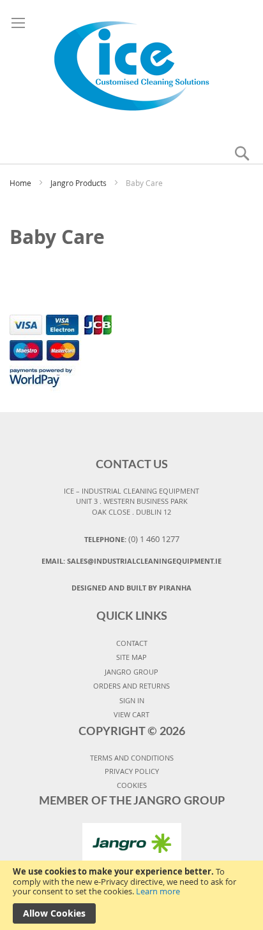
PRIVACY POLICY (132, 771)
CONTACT (131, 643)
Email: (131, 561)
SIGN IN (131, 700)
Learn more (158, 891)
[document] (131, 895)
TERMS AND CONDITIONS (132, 757)
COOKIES (132, 785)
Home (21, 183)
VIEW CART (131, 714)
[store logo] (131, 65)
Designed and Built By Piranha (131, 587)
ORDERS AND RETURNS (131, 685)
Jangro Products (79, 183)
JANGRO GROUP (131, 671)
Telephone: (131, 539)
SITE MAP (131, 657)
